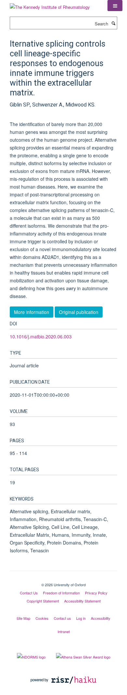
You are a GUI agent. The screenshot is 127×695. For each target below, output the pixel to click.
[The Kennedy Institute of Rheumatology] (50, 5)
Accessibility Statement (82, 600)
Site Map (23, 618)
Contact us (62, 618)
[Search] (113, 23)
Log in (81, 618)
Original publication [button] (78, 312)
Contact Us (29, 592)
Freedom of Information (61, 592)
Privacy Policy (96, 592)
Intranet (64, 631)
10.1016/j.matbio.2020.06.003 (41, 336)
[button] (114, 5)
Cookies (42, 618)
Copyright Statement (43, 600)
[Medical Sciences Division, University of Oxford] (63, 579)
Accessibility (100, 618)
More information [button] (31, 312)
